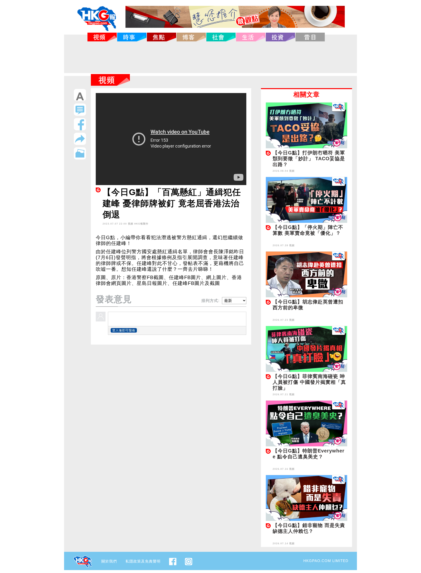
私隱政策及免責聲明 (143, 561)
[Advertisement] (210, 57)
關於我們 (109, 561)
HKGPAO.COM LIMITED (325, 561)
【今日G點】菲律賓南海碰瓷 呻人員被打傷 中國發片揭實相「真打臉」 (309, 382)
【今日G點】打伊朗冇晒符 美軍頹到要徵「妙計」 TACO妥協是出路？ (309, 158)
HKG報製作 (141, 223)
